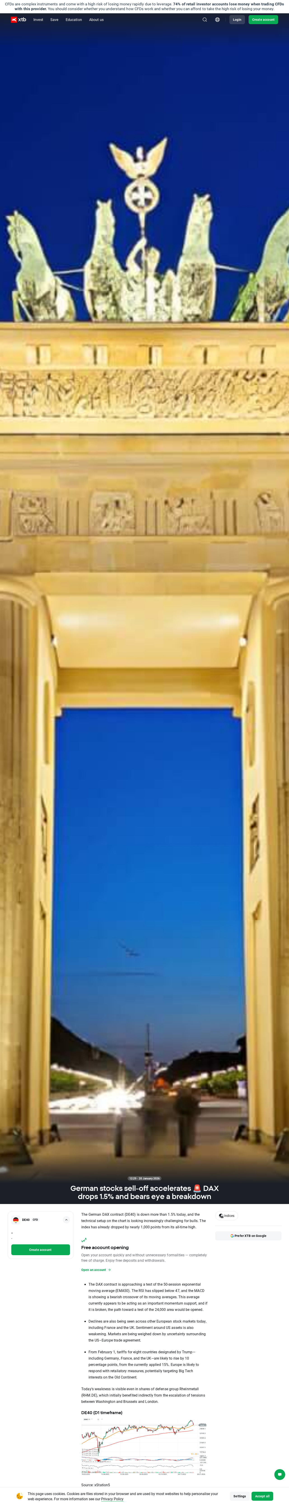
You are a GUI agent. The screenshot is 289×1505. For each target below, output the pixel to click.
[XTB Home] (18, 20)
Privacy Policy (112, 1498)
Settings (239, 1496)
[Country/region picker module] (217, 19)
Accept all (262, 1496)
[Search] (204, 19)
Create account (263, 19)
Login (237, 19)
